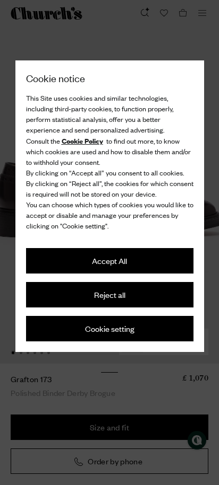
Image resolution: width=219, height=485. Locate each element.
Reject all (109, 294)
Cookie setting (109, 328)
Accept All (109, 260)
